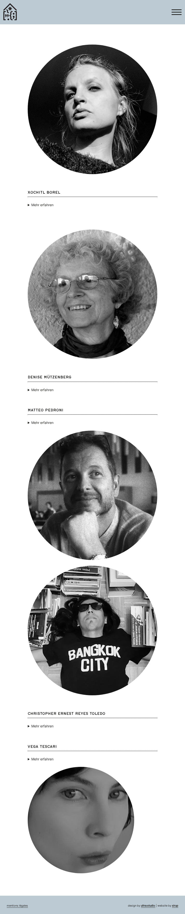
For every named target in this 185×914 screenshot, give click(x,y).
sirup (175, 905)
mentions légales (17, 905)
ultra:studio (148, 905)
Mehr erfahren (42, 205)
